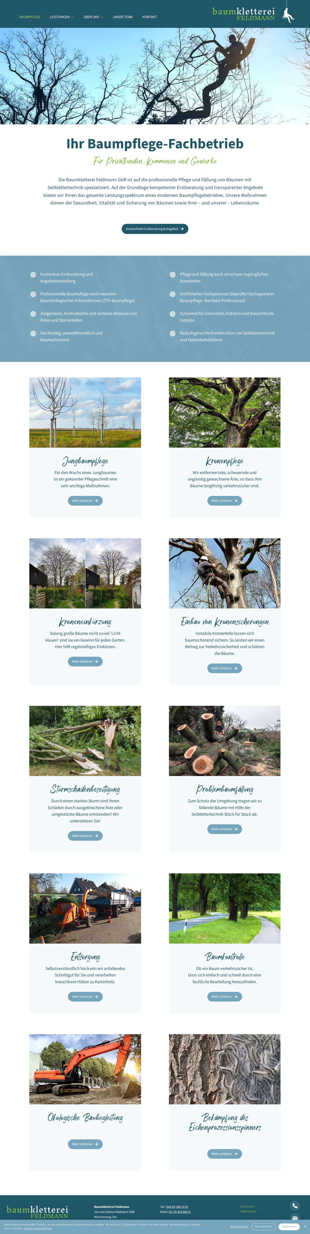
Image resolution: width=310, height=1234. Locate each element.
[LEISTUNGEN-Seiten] (72, 17)
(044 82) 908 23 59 (177, 1207)
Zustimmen (289, 1227)
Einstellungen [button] (239, 1227)
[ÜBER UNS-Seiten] (102, 17)
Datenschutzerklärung (38, 1228)
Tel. (163, 1207)
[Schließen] (304, 1227)
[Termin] (295, 1205)
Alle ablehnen (263, 1227)
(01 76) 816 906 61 (179, 1212)
